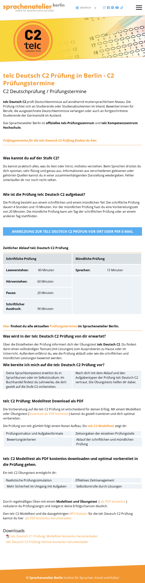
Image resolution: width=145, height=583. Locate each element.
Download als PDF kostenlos (49, 414)
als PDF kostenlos (112, 501)
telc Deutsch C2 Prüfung (56, 140)
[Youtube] (117, 7)
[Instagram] (104, 7)
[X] (112, 7)
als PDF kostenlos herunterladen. (48, 518)
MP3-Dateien (78, 514)
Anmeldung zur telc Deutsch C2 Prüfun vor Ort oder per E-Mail (72, 231)
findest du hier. (85, 140)
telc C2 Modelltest (101, 426)
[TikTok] (121, 7)
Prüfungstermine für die (21, 140)
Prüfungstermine (63, 326)
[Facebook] (108, 7)
